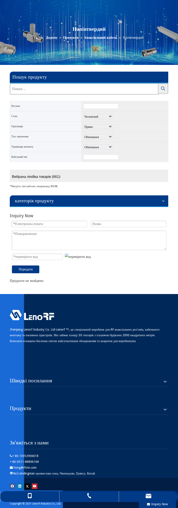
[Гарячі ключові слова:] (163, 88)
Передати (26, 269)
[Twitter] (27, 486)
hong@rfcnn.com (25, 467)
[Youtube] (34, 486)
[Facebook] (12, 486)
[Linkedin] (20, 486)
